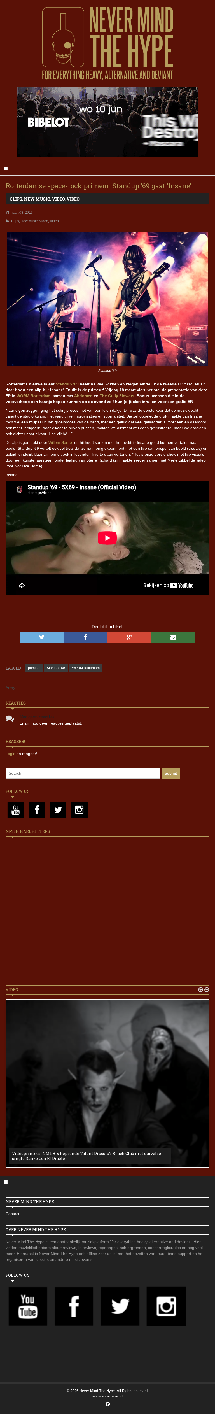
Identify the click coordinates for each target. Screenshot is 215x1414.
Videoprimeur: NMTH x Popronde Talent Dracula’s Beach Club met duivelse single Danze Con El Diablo (86, 1156)
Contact (12, 1214)
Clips (16, 199)
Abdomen (83, 395)
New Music (37, 199)
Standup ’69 (67, 384)
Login (11, 753)
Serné (66, 442)
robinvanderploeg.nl (107, 1396)
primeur (34, 668)
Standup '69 (56, 668)
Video (58, 199)
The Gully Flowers (117, 395)
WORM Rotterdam (33, 395)
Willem (54, 442)
